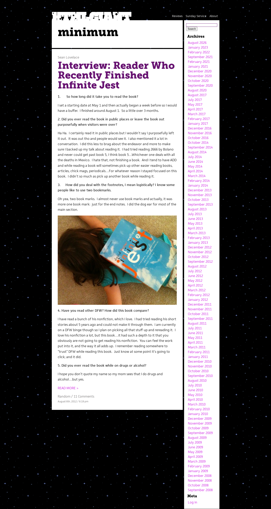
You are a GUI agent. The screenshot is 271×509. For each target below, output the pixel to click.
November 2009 (200, 423)
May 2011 (195, 337)
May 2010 (195, 395)
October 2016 (198, 138)
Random (64, 396)
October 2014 (198, 142)
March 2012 (197, 290)
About (213, 16)
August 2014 (197, 152)
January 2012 (198, 299)
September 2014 (200, 147)
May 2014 (195, 166)
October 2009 (198, 428)
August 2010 (197, 380)
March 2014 (197, 176)
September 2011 (200, 318)
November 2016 (200, 133)
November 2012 (200, 252)
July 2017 (195, 100)
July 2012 (195, 271)
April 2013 (195, 228)
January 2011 (198, 357)
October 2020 (198, 81)
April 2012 (195, 285)
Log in (192, 502)
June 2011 (195, 333)
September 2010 (200, 376)
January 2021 (198, 66)
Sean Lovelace (68, 57)
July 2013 (195, 214)
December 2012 (199, 247)
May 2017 (195, 104)
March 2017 (197, 114)
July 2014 (195, 157)
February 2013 (199, 238)
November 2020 (200, 76)
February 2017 (199, 119)
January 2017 (198, 123)
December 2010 (199, 361)
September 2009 (200, 433)
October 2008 (198, 485)
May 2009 (195, 452)
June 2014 (195, 161)
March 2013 (197, 233)
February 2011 (199, 352)
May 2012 (195, 280)
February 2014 (199, 180)
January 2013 (198, 242)
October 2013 (198, 199)
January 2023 (198, 47)
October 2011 (198, 314)
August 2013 (197, 209)
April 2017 (195, 109)
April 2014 (195, 171)
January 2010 (198, 414)
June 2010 (195, 390)
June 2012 (195, 276)
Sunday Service (196, 16)
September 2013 (200, 204)
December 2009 (199, 418)
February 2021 (199, 61)
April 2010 (195, 399)
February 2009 (199, 466)
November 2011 (200, 309)
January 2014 (198, 185)
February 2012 (199, 295)
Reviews (177, 16)
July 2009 (195, 442)
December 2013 (199, 190)
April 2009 (195, 456)
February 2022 (199, 52)
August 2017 (197, 95)
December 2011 (199, 304)
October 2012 (198, 257)
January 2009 (198, 471)
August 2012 (197, 266)
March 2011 (197, 347)
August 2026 (197, 42)
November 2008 (200, 480)
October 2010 (198, 371)
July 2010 (195, 385)
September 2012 (200, 261)
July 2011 (195, 328)
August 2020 (197, 90)
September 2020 (200, 85)
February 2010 (199, 409)
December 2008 (199, 476)
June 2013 (195, 219)
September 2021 (200, 57)
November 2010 (200, 366)
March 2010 (197, 404)
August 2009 (197, 437)
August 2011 (197, 323)
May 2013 (195, 223)
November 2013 (200, 195)
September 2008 (200, 490)
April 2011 (195, 342)
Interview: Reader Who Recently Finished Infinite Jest (116, 75)
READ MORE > (68, 388)
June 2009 (195, 447)
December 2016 (199, 128)
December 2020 (199, 71)
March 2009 (197, 461)
